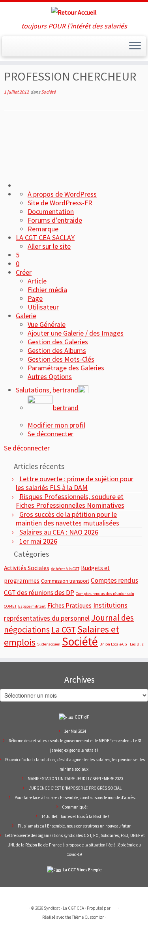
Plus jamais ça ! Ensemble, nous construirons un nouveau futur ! (75, 826)
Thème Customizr (88, 917)
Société (48, 92)
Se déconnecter (50, 433)
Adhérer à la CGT (65, 568)
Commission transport (65, 581)
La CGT (63, 629)
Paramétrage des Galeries (66, 367)
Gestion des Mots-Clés (61, 359)
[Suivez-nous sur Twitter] (25, 49)
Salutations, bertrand (47, 389)
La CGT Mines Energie (82, 870)
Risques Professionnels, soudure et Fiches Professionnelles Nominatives (70, 501)
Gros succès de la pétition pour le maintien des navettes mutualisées (67, 518)
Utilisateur (43, 307)
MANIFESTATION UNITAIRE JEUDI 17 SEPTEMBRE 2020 (75, 778)
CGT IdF (82, 717)
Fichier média (47, 289)
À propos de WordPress (62, 194)
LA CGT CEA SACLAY (45, 237)
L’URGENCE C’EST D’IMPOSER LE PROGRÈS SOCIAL (75, 788)
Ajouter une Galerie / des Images (76, 333)
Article (37, 280)
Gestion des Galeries (58, 341)
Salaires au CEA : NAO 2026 (58, 532)
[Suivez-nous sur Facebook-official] (17, 49)
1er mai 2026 (38, 541)
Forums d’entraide (55, 220)
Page (35, 298)
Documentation (51, 211)
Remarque (43, 228)
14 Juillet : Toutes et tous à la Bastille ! (75, 816)
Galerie (26, 315)
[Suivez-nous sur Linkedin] (48, 49)
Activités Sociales (26, 568)
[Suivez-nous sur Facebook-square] (33, 49)
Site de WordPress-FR (60, 202)
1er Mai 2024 (75, 731)
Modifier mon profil (56, 425)
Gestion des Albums (57, 350)
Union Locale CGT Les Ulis (121, 644)
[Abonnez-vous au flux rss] (9, 49)
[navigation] (74, 309)
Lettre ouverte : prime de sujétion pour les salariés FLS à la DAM (74, 483)
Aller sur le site (49, 246)
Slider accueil (48, 644)
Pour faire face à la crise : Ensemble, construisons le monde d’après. (75, 797)
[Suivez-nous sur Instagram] (41, 49)
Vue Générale (47, 324)
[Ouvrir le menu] (135, 47)
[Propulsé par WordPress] (114, 906)
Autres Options (50, 376)
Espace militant (32, 606)
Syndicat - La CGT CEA (64, 908)
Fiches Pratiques (69, 605)
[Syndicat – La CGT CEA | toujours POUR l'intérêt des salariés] (74, 12)
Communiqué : (75, 807)
